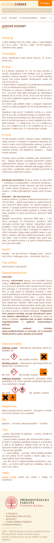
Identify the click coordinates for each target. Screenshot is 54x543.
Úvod (4, 18)
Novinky (13, 18)
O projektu (12, 513)
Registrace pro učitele (18, 516)
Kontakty (11, 519)
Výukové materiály (29, 18)
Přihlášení (45, 3)
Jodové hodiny (9, 477)
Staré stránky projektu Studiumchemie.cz (17, 523)
